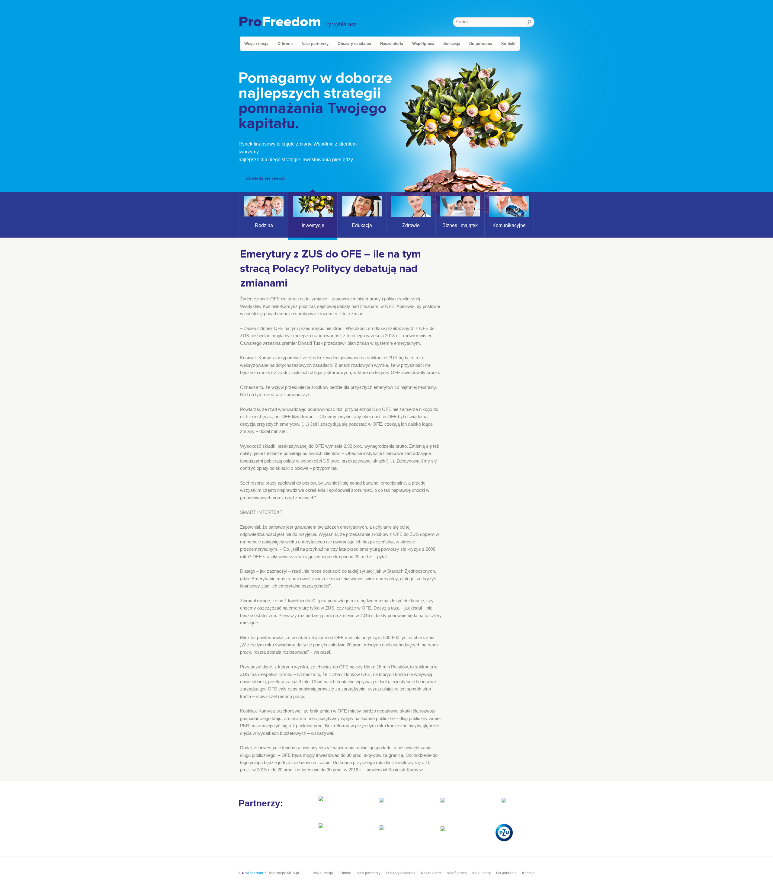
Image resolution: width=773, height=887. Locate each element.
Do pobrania (480, 43)
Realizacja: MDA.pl (283, 873)
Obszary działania (354, 43)
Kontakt (508, 43)
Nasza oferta (391, 43)
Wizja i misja (256, 43)
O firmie (285, 43)
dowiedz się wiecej (265, 178)
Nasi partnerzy (315, 43)
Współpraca (423, 43)
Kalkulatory (481, 873)
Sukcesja (451, 43)
